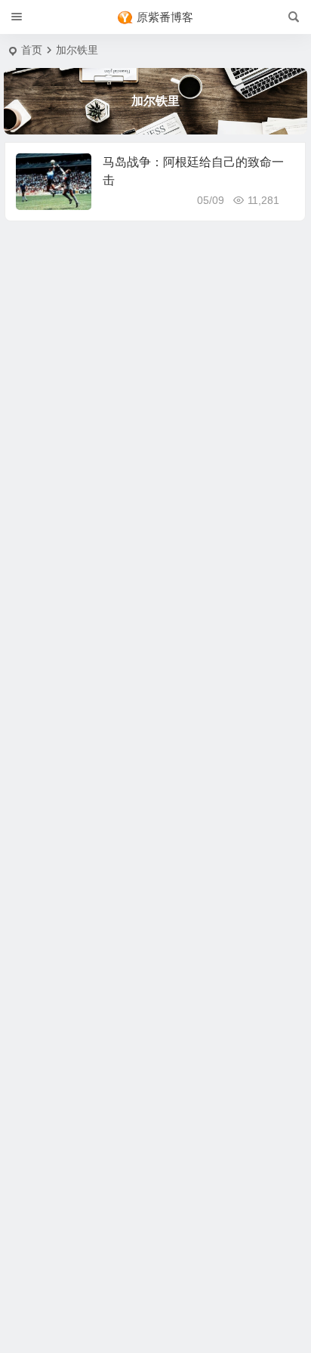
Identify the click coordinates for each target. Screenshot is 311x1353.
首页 (31, 50)
